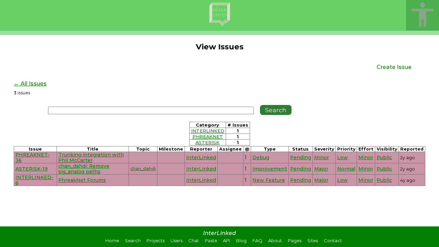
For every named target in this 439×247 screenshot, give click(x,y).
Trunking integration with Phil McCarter (91, 157)
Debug (260, 157)
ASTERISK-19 (31, 169)
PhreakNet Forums (82, 180)
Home (112, 240)
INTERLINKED (207, 130)
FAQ (257, 240)
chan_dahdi (143, 168)
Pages (294, 240)
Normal (346, 169)
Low (342, 157)
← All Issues (30, 83)
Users (176, 240)
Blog (241, 240)
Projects (155, 240)
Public (384, 157)
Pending (300, 157)
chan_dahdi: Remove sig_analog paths (83, 168)
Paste (211, 240)
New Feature (268, 180)
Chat (193, 240)
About (275, 240)
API (226, 240)
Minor (321, 157)
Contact (333, 240)
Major (321, 169)
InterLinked (201, 157)
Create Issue (394, 67)
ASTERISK (207, 142)
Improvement (269, 169)
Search (133, 240)
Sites (312, 240)
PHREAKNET (207, 136)
